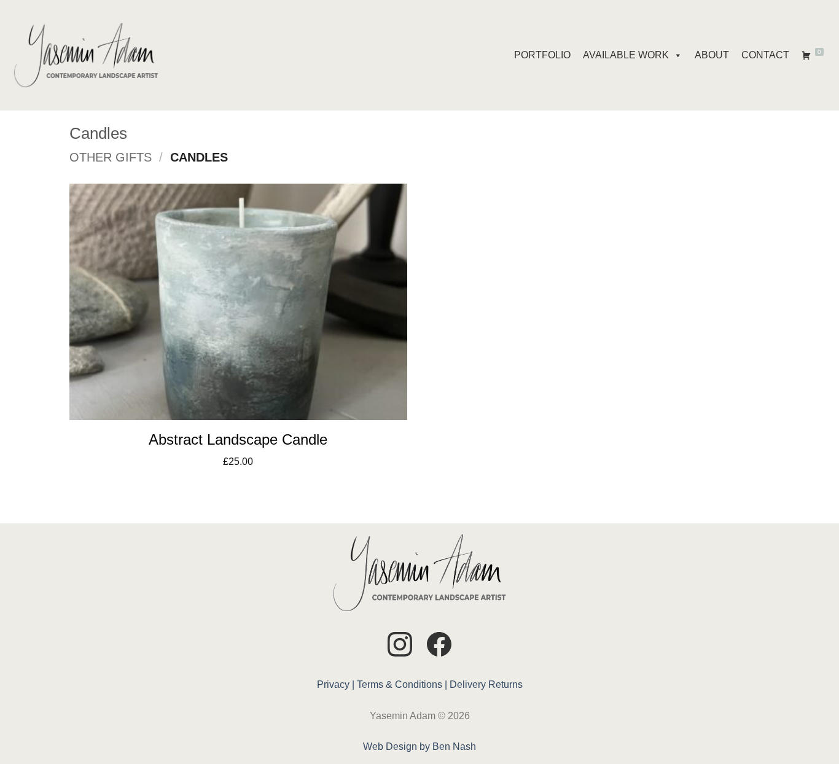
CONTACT (765, 55)
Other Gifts (110, 157)
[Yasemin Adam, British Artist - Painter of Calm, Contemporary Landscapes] (86, 55)
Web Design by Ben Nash (419, 746)
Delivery (468, 684)
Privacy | (335, 684)
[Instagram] (400, 646)
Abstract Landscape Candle (238, 439)
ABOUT (712, 55)
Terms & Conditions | (402, 684)
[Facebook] (439, 646)
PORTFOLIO (542, 55)
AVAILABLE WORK (626, 55)
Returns (505, 684)
